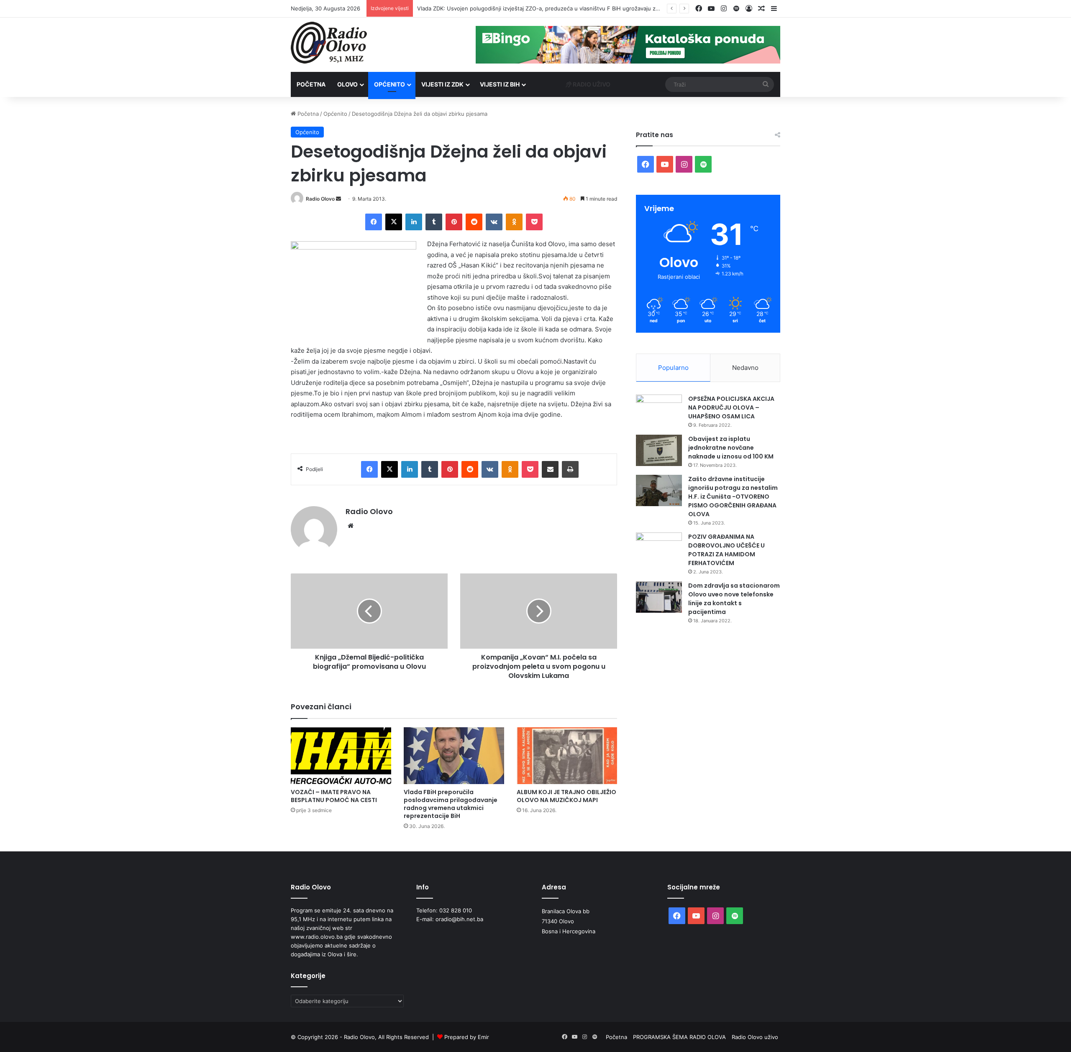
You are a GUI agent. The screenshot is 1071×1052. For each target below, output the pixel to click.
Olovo (347, 84)
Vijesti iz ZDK (442, 84)
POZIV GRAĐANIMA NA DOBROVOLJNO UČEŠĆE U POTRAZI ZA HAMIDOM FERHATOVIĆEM (726, 549)
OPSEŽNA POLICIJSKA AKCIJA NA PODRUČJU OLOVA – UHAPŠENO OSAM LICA (731, 407)
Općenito (389, 84)
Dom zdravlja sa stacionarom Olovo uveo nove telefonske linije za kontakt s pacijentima (734, 598)
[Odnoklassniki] (514, 222)
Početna (311, 84)
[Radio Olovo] (329, 43)
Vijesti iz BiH (500, 84)
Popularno (673, 368)
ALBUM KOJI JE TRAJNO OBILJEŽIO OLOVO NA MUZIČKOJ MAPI (566, 796)
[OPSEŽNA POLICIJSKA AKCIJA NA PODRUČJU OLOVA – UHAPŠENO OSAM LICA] (659, 410)
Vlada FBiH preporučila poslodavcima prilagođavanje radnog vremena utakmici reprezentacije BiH (450, 804)
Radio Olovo (320, 199)
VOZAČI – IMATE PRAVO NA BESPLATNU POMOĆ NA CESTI (334, 796)
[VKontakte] (494, 222)
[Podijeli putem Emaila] (550, 469)
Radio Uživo (590, 84)
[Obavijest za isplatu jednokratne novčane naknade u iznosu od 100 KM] (659, 450)
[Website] (351, 526)
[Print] (570, 469)
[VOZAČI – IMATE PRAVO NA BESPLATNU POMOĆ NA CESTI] (341, 755)
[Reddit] (474, 222)
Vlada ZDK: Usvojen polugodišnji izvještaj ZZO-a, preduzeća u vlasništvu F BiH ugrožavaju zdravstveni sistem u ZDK (568, 8)
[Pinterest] (454, 222)
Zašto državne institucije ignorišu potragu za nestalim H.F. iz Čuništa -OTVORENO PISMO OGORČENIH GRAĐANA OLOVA (733, 496)
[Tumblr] (433, 222)
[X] (393, 222)
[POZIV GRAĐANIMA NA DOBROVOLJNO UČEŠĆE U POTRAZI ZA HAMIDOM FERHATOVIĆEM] (659, 548)
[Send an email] (338, 199)
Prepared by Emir (466, 1037)
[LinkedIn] (413, 222)
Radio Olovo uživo (755, 1037)
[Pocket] (534, 222)
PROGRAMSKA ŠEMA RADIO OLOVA (679, 1037)
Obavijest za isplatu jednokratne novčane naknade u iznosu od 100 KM (731, 448)
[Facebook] (373, 222)
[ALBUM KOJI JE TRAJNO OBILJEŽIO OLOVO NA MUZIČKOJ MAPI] (567, 755)
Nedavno (745, 368)
